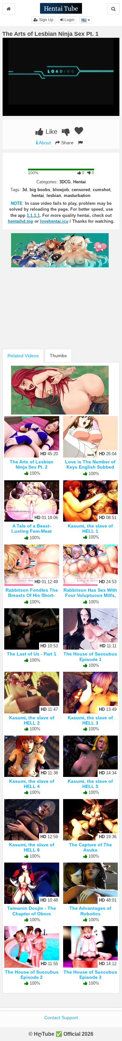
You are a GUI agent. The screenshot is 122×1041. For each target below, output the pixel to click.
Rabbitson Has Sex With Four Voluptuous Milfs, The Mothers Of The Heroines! (90, 598)
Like (50, 131)
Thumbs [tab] (58, 355)
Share (67, 142)
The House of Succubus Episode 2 (32, 974)
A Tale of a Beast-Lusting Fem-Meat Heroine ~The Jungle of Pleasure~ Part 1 (32, 533)
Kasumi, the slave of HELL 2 (31, 720)
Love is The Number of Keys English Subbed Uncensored (90, 467)
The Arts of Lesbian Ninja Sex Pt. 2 (31, 464)
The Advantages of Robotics (90, 911)
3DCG (65, 181)
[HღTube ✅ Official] (61, 7)
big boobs (40, 189)
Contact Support (61, 1017)
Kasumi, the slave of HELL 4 (31, 784)
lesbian (54, 195)
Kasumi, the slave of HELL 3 (90, 720)
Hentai (79, 181)
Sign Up (45, 20)
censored (81, 189)
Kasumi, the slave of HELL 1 (90, 528)
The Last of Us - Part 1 (31, 653)
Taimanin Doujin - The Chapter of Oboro (31, 911)
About (44, 142)
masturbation (77, 195)
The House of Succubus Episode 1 (90, 656)
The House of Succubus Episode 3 (90, 974)
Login (69, 20)
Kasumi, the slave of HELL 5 (90, 784)
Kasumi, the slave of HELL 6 (31, 847)
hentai (38, 195)
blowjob (61, 189)
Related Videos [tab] (23, 355)
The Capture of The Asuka (90, 847)
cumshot (101, 189)
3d (24, 189)
